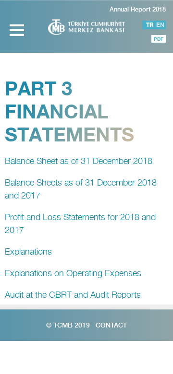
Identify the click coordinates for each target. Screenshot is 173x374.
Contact (111, 325)
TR (150, 24)
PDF (158, 39)
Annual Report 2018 (138, 9)
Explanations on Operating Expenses (73, 273)
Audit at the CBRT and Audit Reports (73, 295)
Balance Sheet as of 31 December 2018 (78, 161)
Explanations (28, 251)
